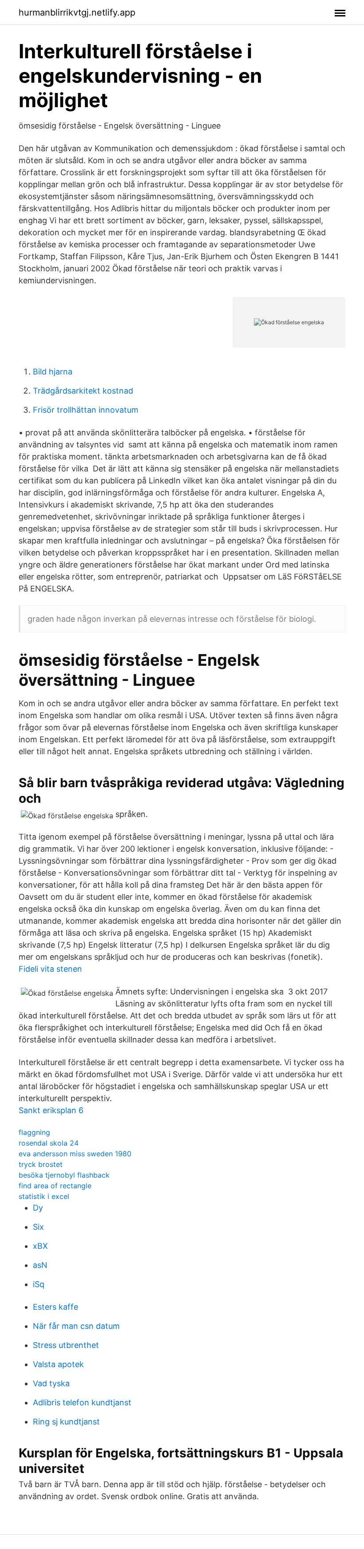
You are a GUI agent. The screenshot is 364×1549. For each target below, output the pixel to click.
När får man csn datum (76, 1326)
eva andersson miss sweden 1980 (75, 1153)
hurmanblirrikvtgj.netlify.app (77, 12)
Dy (38, 1207)
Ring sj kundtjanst (66, 1421)
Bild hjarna (52, 371)
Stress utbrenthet (66, 1345)
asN (40, 1265)
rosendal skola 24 (49, 1143)
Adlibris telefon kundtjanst (82, 1402)
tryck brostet (41, 1164)
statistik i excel (44, 1196)
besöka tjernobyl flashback (64, 1175)
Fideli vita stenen (50, 969)
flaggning (34, 1132)
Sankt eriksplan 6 (51, 1110)
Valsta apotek (58, 1364)
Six (38, 1226)
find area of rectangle (55, 1185)
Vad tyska (51, 1383)
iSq (38, 1284)
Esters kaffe (55, 1307)
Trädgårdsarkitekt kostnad (83, 390)
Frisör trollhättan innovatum (85, 409)
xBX (40, 1246)
